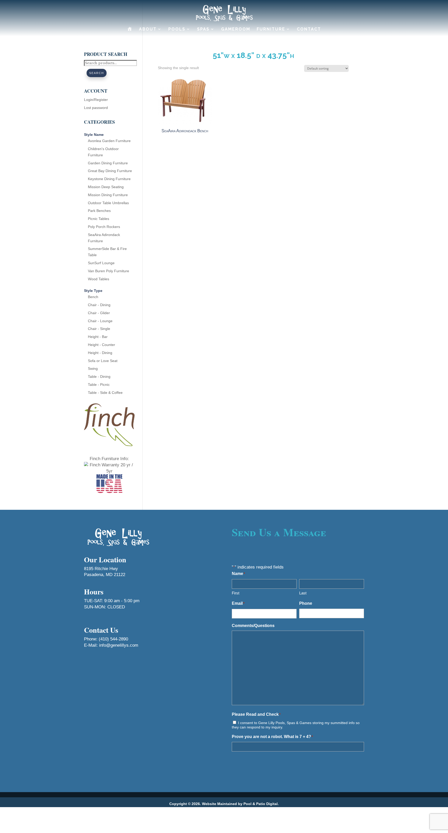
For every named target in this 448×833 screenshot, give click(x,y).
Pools (176, 29)
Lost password (96, 108)
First (235, 593)
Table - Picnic (99, 384)
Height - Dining (100, 353)
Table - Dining (99, 376)
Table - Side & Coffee (105, 392)
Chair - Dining (99, 305)
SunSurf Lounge (101, 263)
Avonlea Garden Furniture (109, 141)
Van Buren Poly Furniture (108, 271)
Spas (203, 29)
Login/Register (96, 100)
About (148, 29)
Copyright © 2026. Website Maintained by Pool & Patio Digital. (224, 804)
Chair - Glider (99, 313)
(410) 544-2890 (113, 639)
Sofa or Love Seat (102, 361)
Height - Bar (98, 337)
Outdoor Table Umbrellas (108, 203)
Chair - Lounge (100, 321)
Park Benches (99, 211)
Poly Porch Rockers (104, 227)
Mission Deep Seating (106, 187)
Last (302, 593)
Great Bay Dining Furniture (110, 171)
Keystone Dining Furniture (109, 179)
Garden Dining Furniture (108, 163)
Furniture (271, 29)
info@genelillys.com (118, 645)
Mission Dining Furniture (108, 195)
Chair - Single (99, 329)
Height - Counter (101, 345)
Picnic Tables (98, 219)
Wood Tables (98, 279)
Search (96, 73)
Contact (309, 29)
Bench (93, 297)
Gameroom (235, 29)
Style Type (93, 291)
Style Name (94, 134)
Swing (93, 368)
